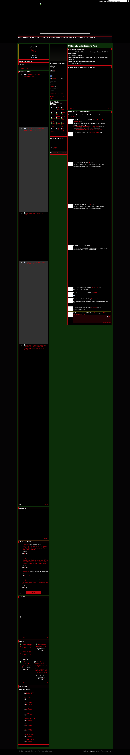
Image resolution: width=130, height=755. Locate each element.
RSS (20, 504)
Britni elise (27, 713)
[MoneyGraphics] (40, 528)
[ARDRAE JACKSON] (21, 695)
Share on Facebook (57, 76)
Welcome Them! (28, 575)
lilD (90, 162)
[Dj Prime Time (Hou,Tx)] (26, 533)
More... (34, 592)
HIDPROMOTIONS (29, 734)
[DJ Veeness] (44, 512)
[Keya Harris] (53, 114)
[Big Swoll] (40, 512)
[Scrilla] (58, 119)
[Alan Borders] (21, 700)
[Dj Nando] (40, 523)
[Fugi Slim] (30, 512)
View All (46, 504)
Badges (85, 751)
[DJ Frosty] (26, 512)
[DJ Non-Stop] (63, 124)
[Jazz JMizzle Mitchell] (21, 743)
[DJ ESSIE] (58, 130)
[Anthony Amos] (21, 705)
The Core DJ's (35, 751)
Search (128, 1)
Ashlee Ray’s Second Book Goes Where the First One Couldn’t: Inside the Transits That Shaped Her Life (34, 548)
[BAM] (35, 533)
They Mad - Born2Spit (26, 666)
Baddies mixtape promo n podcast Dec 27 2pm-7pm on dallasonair (26, 653)
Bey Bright (27, 708)
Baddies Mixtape (41, 646)
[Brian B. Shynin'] (30, 523)
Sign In (106, 1)
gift (84, 314)
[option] (34, 617)
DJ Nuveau (27, 723)
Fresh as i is (55, 148)
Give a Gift (29, 693)
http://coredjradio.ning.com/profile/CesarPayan (86, 126)
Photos (52, 86)
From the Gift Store (106, 322)
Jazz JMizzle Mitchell (29, 739)
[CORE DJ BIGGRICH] (35, 518)
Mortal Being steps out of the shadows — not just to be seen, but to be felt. (41, 671)
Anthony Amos (28, 702)
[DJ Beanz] (26, 518)
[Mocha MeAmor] (44, 523)
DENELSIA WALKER (29, 718)
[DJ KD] (30, 518)
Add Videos (24, 683)
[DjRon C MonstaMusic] (35, 528)
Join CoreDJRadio (73, 117)
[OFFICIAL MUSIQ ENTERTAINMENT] (63, 114)
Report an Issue (94, 751)
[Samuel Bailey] (53, 124)
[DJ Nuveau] (21, 727)
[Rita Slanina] (21, 528)
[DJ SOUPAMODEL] (30, 533)
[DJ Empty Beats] (40, 518)
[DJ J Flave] (58, 124)
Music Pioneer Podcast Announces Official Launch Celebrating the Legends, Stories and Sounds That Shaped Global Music (35, 561)
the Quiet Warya (94, 132)
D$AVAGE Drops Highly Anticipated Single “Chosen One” (35, 583)
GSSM (29, 658)
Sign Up (101, 1)
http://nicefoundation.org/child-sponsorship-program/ (87, 129)
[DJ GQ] (40, 533)
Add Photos (24, 638)
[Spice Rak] (21, 523)
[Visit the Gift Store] (108, 316)
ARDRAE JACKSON (29, 692)
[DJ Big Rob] (21, 533)
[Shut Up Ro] (44, 528)
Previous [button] (20, 617)
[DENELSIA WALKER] (21, 721)
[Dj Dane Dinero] (53, 130)
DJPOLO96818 (28, 729)
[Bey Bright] (21, 711)
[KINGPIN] (26, 528)
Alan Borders (27, 697)
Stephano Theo (95, 299)
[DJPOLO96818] (21, 732)
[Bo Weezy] (63, 109)
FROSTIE (94, 293)
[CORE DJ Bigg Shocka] (21, 518)
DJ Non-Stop (95, 287)
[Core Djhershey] (44, 533)
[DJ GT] (35, 523)
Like (54, 70)
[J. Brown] (63, 119)
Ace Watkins (26, 571)
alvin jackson (26, 544)
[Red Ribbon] (54, 143)
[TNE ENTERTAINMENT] (53, 119)
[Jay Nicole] (30, 528)
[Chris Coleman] (35, 512)
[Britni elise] (21, 716)
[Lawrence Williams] (58, 114)
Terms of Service (106, 751)
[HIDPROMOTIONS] (21, 737)
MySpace (54, 78)
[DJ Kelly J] (21, 512)
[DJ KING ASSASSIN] (44, 518)
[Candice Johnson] (53, 109)
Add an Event (24, 68)
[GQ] (26, 523)
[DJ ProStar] (58, 109)
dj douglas (94, 307)
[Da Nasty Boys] (63, 130)
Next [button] (47, 617)
